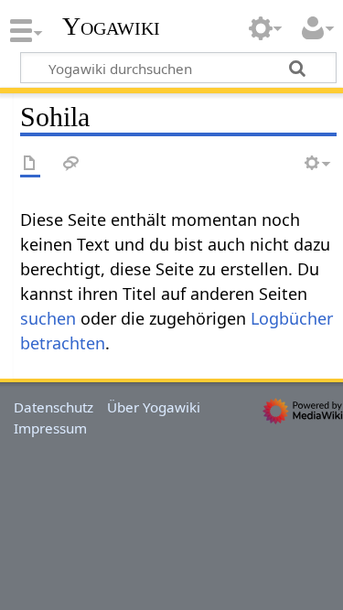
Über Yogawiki (153, 407)
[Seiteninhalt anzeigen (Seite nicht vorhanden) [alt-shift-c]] (30, 164)
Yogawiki (111, 26)
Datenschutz (53, 407)
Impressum (50, 428)
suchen (48, 318)
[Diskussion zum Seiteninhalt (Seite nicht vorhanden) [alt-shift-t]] (71, 164)
